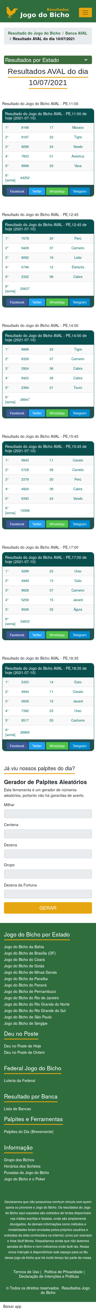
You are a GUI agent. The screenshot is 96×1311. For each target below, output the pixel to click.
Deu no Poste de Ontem (24, 1052)
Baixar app (12, 1306)
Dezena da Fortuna (20, 885)
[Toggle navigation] (85, 12)
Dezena (10, 844)
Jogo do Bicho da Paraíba (26, 978)
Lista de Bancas (17, 1108)
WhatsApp (57, 191)
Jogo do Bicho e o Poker (24, 1178)
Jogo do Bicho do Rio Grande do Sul (35, 1010)
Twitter (37, 191)
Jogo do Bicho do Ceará (24, 959)
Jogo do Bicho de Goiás (24, 965)
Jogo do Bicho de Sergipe (25, 1023)
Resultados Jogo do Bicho (65, 1290)
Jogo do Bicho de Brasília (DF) (30, 953)
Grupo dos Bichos (19, 1159)
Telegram (79, 191)
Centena (11, 824)
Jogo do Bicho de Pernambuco (30, 991)
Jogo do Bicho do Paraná (25, 985)
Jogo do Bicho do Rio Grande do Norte (37, 1004)
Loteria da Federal (19, 1080)
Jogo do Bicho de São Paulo (28, 1016)
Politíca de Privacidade (63, 1271)
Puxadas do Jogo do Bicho (26, 1172)
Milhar (9, 804)
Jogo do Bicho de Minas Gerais (30, 972)
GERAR (48, 907)
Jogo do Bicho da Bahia (24, 946)
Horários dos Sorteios (22, 1166)
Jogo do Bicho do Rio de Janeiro (31, 997)
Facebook (17, 191)
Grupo (9, 864)
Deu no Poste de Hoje (22, 1045)
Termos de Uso (26, 1271)
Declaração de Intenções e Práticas (49, 1276)
